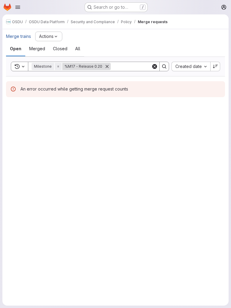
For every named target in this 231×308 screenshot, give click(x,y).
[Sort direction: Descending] (215, 66)
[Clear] (154, 66)
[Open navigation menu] (18, 7)
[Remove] (107, 66)
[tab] (15, 48)
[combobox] (190, 66)
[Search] (164, 66)
